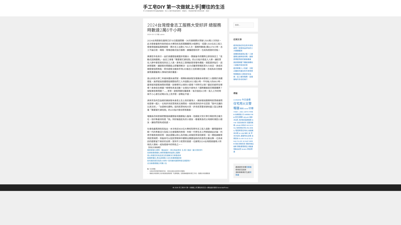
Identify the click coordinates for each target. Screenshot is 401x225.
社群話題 (238, 125)
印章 (251, 108)
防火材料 (241, 138)
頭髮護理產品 (242, 146)
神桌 (247, 125)
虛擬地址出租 (246, 136)
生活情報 (152, 169)
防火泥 (246, 138)
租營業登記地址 (241, 130)
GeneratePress (222, 188)
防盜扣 (235, 141)
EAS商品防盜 (237, 100)
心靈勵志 (241, 112)
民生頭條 (239, 117)
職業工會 (247, 133)
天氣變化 (235, 112)
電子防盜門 (246, 141)
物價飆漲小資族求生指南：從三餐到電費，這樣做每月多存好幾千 (243, 76)
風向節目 (244, 149)
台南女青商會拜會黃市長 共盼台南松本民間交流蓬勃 (167, 171)
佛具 (242, 108)
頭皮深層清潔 (240, 144)
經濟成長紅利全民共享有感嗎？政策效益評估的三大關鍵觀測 (243, 48)
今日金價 (246, 99)
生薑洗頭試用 (241, 123)
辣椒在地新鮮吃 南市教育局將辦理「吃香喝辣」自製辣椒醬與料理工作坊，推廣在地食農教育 (180, 173)
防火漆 (251, 138)
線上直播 (241, 133)
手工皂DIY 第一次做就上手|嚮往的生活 (184, 7)
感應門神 (246, 112)
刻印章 (246, 108)
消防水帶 (246, 117)
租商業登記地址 (241, 128)
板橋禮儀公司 (239, 114)
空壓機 (248, 167)
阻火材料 (239, 141)
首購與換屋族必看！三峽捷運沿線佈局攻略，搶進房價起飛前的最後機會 (243, 56)
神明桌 (243, 125)
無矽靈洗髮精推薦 (245, 120)
